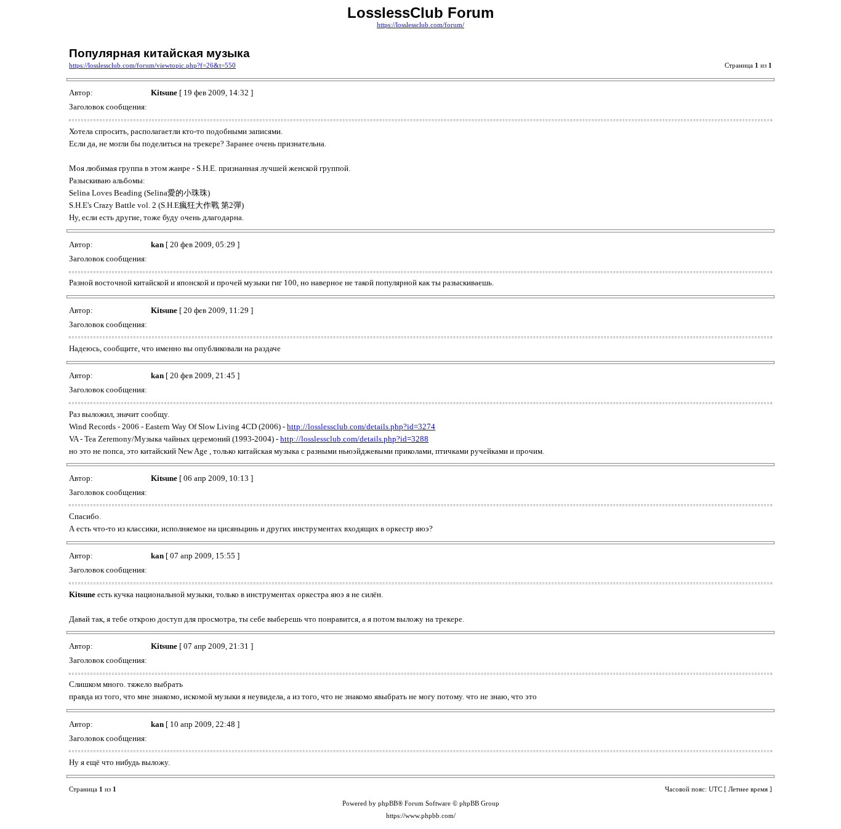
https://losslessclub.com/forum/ (420, 25)
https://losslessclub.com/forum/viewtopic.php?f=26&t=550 (152, 65)
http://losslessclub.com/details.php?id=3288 (354, 438)
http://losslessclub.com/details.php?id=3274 (361, 426)
